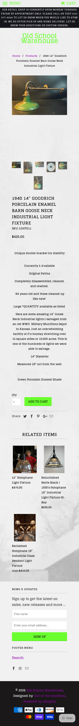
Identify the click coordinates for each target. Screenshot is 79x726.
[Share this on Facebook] (31, 416)
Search (18, 658)
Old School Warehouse (39, 38)
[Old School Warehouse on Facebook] (14, 668)
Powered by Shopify (39, 701)
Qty (14, 394)
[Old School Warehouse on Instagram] (21, 668)
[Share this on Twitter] (24, 416)
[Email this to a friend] (51, 416)
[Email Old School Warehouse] (27, 668)
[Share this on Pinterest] (38, 416)
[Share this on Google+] (44, 416)
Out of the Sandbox (49, 696)
